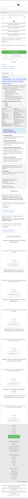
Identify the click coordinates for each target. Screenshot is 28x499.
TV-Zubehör (14, 478)
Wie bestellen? (14, 451)
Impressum (14, 443)
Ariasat (14, 463)
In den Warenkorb (16, 56)
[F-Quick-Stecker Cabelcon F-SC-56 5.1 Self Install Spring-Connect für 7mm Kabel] (14, 407)
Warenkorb (14, 430)
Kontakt (14, 428)
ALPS (14, 459)
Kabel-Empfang (14, 473)
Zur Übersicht (2, 17)
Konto (14, 432)
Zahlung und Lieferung (14, 447)
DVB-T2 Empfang (14, 474)
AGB (14, 444)
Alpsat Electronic (14, 461)
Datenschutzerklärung (14, 446)
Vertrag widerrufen (14, 436)
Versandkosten (23, 481)
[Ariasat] (14, 61)
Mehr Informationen (8, 211)
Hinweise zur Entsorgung (14, 449)
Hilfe (14, 429)
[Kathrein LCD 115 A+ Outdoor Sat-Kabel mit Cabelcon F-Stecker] (14, 216)
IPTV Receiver (14, 476)
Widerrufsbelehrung (14, 450)
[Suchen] (25, 8)
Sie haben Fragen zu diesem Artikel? (8, 68)
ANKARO (14, 462)
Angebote (14, 477)
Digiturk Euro (14, 470)
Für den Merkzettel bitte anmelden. (8, 66)
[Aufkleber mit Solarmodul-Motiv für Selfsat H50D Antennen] (14, 251)
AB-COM (14, 458)
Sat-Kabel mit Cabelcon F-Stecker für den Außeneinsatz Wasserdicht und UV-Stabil (12, 198)
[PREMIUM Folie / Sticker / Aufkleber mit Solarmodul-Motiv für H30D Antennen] (14, 281)
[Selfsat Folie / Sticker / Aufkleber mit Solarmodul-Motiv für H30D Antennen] (14, 23)
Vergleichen (3, 64)
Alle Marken (14, 457)
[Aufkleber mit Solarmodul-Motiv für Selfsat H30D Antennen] (14, 311)
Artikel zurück (9, 17)
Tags (12, 73)
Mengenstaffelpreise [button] (14, 52)
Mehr (14, 465)
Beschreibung (5, 73)
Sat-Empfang (14, 472)
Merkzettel (14, 433)
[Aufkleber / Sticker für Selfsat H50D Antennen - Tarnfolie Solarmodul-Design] (14, 370)
